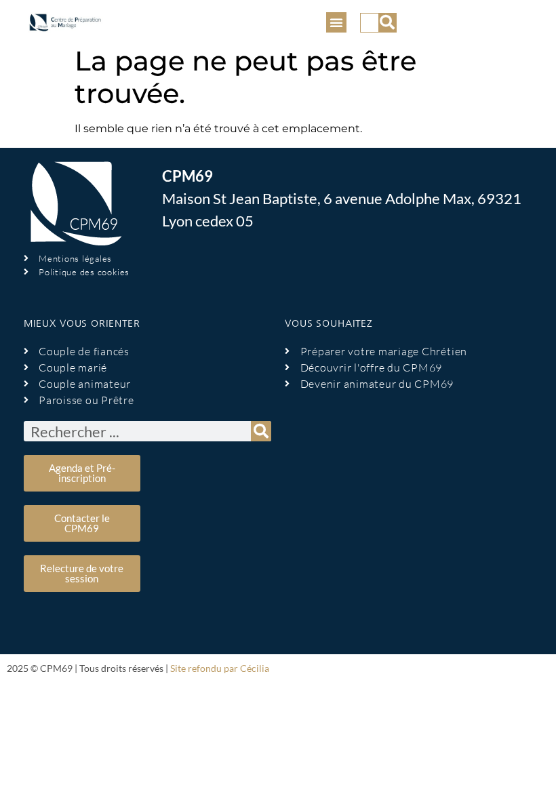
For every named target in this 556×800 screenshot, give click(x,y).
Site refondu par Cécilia (219, 668)
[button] (336, 22)
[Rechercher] (387, 23)
